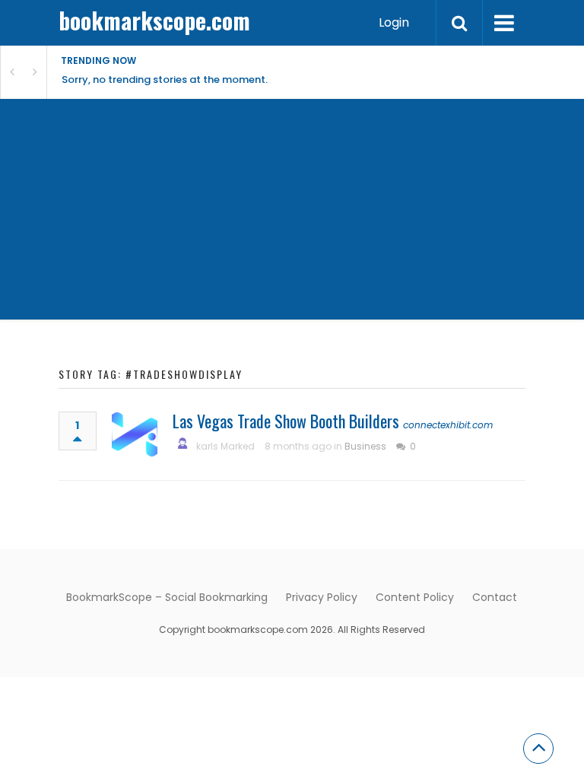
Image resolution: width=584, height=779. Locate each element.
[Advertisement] (292, 213)
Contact (494, 597)
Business (365, 446)
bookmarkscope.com (154, 20)
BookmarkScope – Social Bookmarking (167, 597)
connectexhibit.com (448, 424)
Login (394, 22)
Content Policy (415, 597)
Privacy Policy (321, 597)
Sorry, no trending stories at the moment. (165, 79)
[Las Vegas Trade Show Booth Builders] (134, 434)
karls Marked (225, 446)
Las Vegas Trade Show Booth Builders (286, 421)
